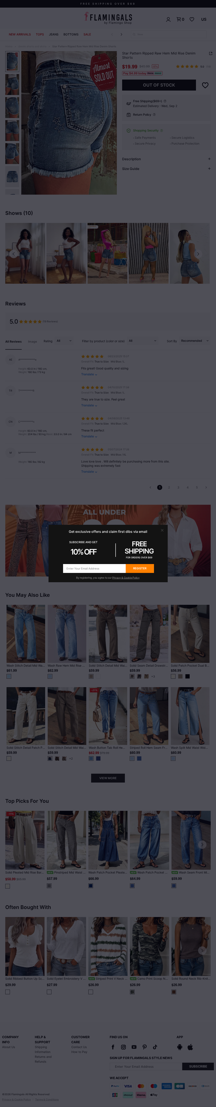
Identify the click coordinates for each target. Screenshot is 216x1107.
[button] (162, 530)
